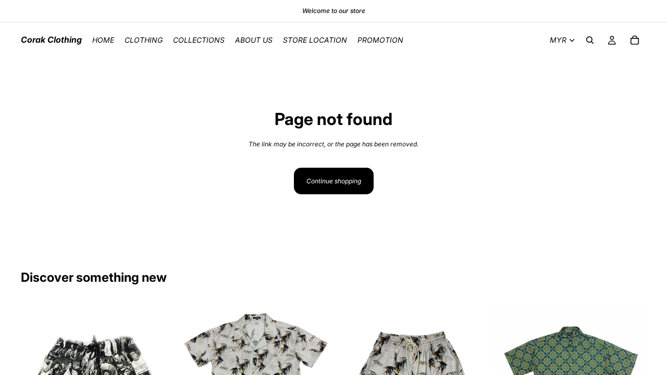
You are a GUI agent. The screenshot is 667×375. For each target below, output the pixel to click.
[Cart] (634, 40)
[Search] (589, 40)
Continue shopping (333, 181)
